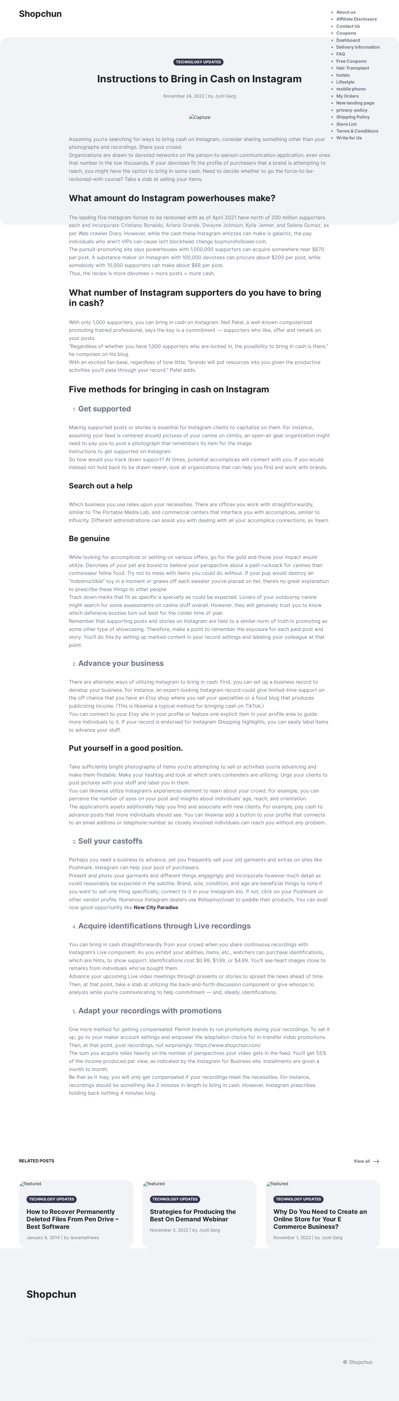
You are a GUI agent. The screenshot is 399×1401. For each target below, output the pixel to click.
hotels (343, 75)
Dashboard (348, 40)
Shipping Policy (353, 116)
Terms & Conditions (357, 130)
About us (346, 12)
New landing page (355, 102)
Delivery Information (358, 47)
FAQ (340, 53)
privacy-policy (352, 110)
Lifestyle (345, 82)
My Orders (347, 96)
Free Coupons (351, 61)
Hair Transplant (352, 67)
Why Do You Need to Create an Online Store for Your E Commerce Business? (320, 1219)
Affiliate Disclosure (356, 19)
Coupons (346, 33)
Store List (346, 124)
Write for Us (349, 137)
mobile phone (351, 88)
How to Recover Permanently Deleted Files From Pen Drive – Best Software (72, 1219)
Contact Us (348, 26)
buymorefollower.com (240, 241)
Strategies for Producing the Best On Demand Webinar (193, 1215)
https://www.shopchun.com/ (228, 1045)
